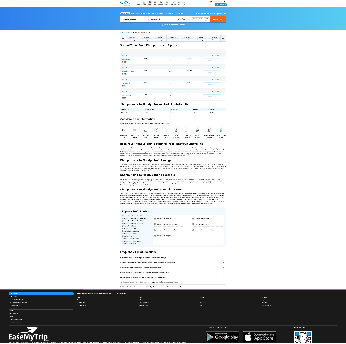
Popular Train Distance (130, 228)
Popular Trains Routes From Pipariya (134, 221)
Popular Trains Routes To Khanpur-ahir (134, 218)
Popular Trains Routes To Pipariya (133, 223)
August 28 (214, 37)
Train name (124, 51)
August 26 (187, 37)
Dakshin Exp (126, 59)
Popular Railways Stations (131, 231)
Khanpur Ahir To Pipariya (164, 236)
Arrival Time (186, 51)
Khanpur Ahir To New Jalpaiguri (204, 230)
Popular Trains (127, 236)
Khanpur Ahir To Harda (164, 219)
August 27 (200, 37)
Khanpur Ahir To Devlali (202, 219)
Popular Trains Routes (130, 226)
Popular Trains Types (129, 243)
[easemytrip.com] (126, 3)
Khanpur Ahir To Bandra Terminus (167, 224)
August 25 (173, 37)
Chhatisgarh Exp (128, 71)
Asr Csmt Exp (126, 95)
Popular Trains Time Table (131, 238)
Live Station (179, 13)
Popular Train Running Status (132, 241)
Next (223, 38)
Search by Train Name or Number (140, 13)
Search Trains (125, 13)
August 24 (160, 37)
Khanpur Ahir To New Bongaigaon (167, 230)
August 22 (132, 37)
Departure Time (146, 51)
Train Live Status (169, 13)
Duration (165, 51)
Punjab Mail (126, 83)
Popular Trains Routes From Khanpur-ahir (135, 216)
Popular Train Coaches (130, 233)
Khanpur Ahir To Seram (202, 224)
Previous (123, 38)
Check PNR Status (157, 13)
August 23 (146, 37)
